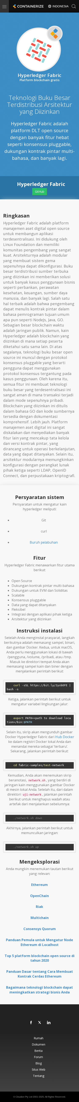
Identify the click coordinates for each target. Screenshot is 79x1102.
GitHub (39, 191)
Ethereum (39, 884)
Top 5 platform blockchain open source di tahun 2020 (40, 958)
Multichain (40, 917)
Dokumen (38, 1044)
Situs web (38, 1069)
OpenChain (39, 895)
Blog (38, 1063)
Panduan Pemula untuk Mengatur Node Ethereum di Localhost (39, 942)
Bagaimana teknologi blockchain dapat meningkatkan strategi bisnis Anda (39, 989)
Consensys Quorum (39, 929)
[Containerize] (28, 6)
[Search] (73, 6)
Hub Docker (64, 737)
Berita (38, 1051)
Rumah (38, 1038)
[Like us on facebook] (31, 1022)
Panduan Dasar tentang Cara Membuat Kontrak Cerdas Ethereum (39, 974)
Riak (39, 906)
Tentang (38, 1076)
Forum (38, 1057)
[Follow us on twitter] (40, 1022)
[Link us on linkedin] (49, 1022)
